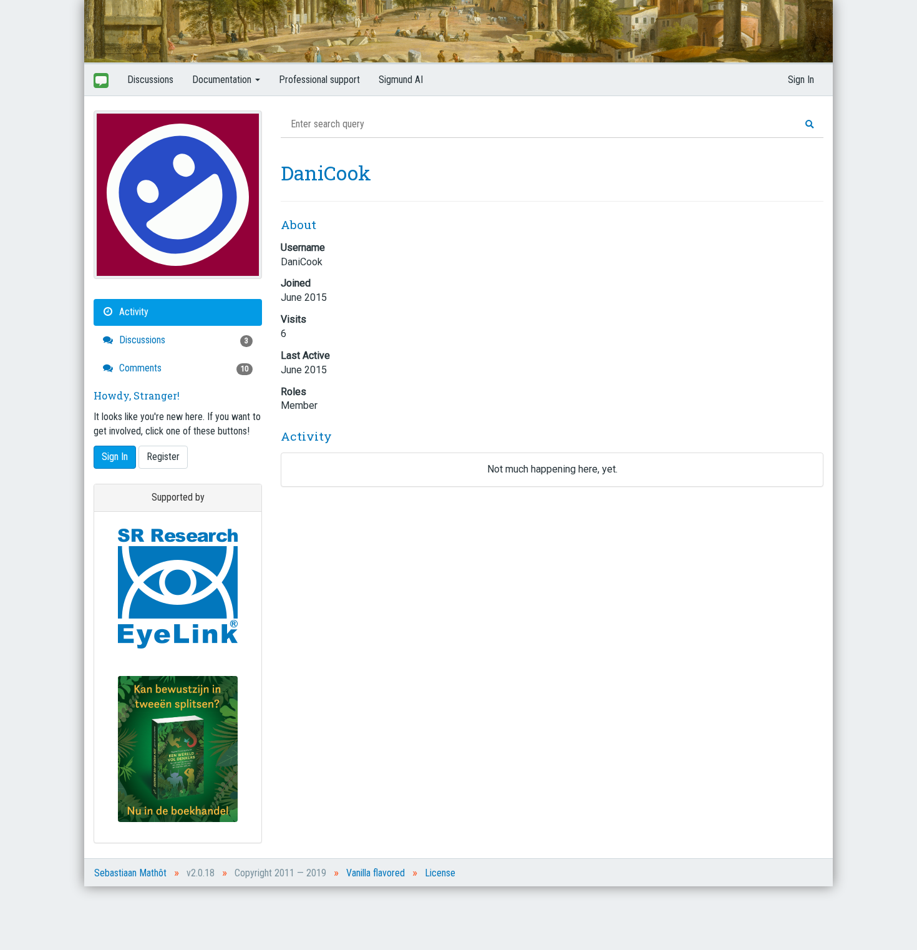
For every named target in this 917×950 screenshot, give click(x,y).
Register (163, 457)
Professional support (319, 80)
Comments (182, 368)
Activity (132, 312)
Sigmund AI (401, 80)
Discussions (150, 80)
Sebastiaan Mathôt (130, 873)
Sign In (801, 80)
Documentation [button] (223, 80)
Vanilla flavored (375, 873)
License (440, 873)
